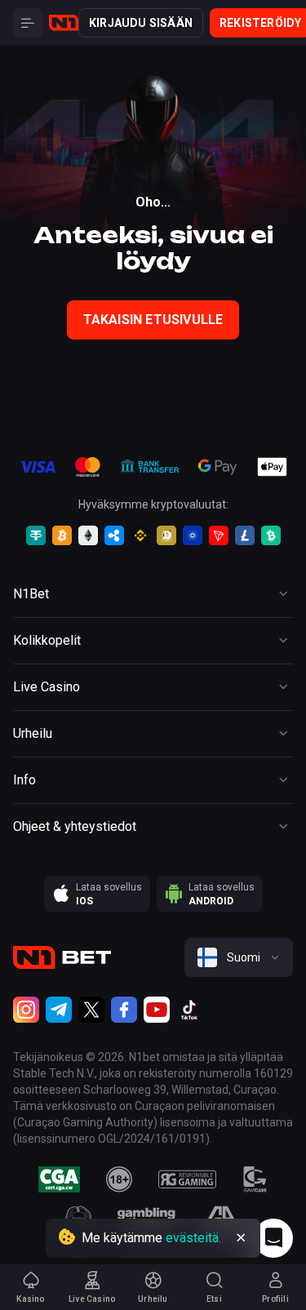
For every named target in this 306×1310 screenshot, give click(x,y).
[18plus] (119, 1179)
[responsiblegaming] (187, 1179)
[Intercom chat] (273, 1238)
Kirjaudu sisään (141, 22)
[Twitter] (91, 1010)
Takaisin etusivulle (153, 319)
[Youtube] (157, 1010)
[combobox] (238, 957)
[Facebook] (124, 1010)
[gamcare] (255, 1179)
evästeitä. (193, 1238)
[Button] (27, 23)
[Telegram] (59, 1010)
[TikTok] (189, 1010)
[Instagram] (26, 1010)
